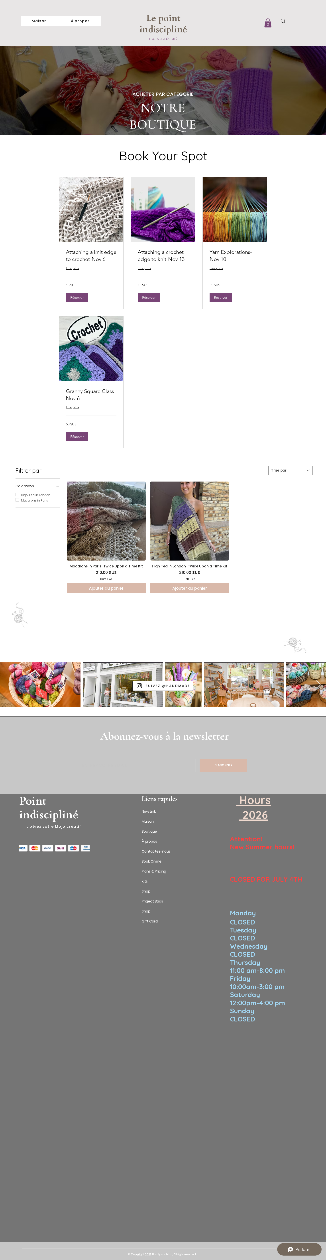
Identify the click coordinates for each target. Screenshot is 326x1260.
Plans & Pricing (154, 871)
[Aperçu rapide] (106, 521)
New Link (149, 811)
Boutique (149, 831)
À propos (149, 841)
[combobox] (290, 470)
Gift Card (150, 921)
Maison (148, 821)
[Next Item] (318, 684)
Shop (146, 891)
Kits (145, 881)
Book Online (151, 861)
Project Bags (152, 901)
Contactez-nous (156, 851)
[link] (91, 256)
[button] (268, 23)
